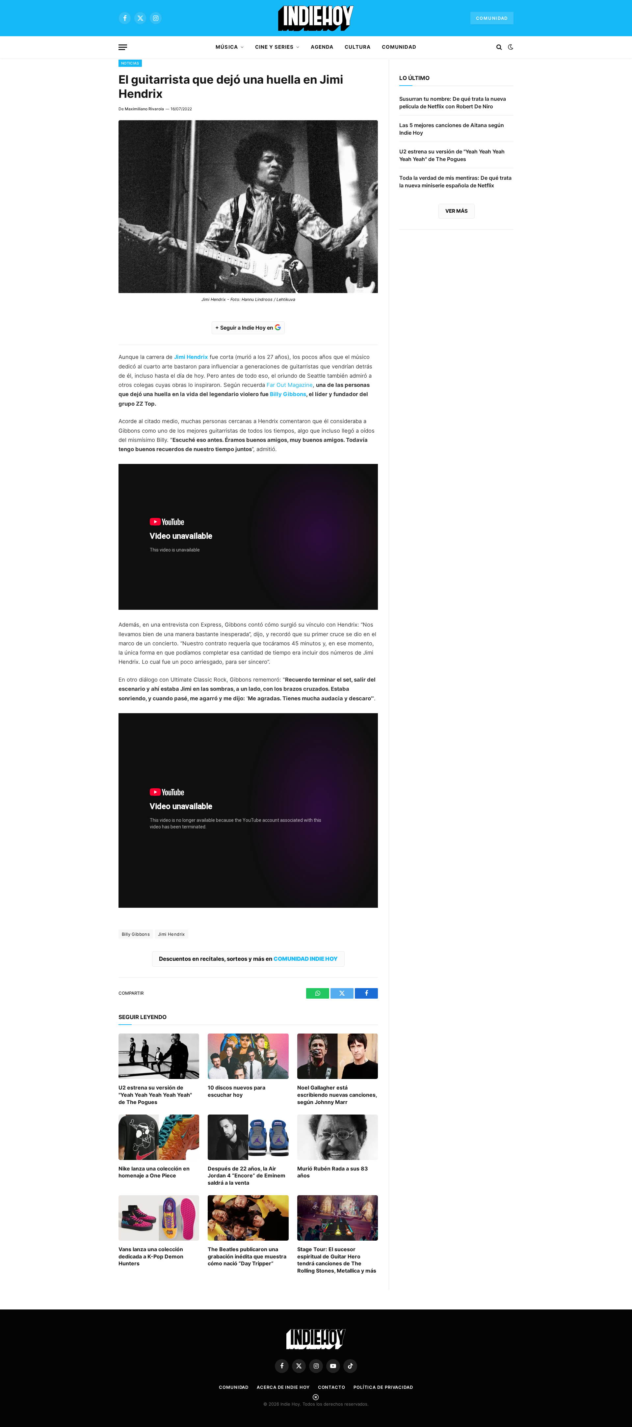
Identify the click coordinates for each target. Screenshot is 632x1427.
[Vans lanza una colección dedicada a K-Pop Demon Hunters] (158, 1218)
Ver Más (456, 211)
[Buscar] (499, 47)
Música (227, 47)
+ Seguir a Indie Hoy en (245, 327)
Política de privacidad (383, 1387)
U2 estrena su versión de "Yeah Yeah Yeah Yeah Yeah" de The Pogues (155, 1094)
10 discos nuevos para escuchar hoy (236, 1091)
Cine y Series (274, 47)
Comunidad (492, 18)
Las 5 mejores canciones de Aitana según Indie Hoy (451, 129)
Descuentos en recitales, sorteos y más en (248, 959)
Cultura (358, 47)
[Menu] (122, 47)
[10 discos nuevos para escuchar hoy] (248, 1056)
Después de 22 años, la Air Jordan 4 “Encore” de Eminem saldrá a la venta (246, 1175)
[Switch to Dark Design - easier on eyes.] (510, 47)
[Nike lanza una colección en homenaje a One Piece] (158, 1137)
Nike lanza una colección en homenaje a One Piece (154, 1172)
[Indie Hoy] (316, 18)
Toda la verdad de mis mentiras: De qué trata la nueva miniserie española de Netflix (455, 182)
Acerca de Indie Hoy (283, 1387)
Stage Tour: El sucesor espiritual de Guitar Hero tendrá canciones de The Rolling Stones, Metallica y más (336, 1260)
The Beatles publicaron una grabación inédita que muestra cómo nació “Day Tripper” (247, 1256)
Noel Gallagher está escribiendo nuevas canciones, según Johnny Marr (337, 1094)
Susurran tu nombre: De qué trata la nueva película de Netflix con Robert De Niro (452, 102)
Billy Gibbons (288, 394)
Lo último (414, 78)
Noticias (130, 63)
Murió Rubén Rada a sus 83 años (332, 1172)
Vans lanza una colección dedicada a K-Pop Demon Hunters (150, 1256)
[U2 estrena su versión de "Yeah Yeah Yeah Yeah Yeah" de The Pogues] (158, 1056)
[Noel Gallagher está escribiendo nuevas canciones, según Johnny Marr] (337, 1056)
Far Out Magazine (290, 385)
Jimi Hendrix (191, 357)
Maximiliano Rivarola (144, 108)
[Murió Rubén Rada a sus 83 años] (337, 1137)
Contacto (331, 1387)
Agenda (322, 47)
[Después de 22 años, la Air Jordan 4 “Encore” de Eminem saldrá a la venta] (248, 1137)
